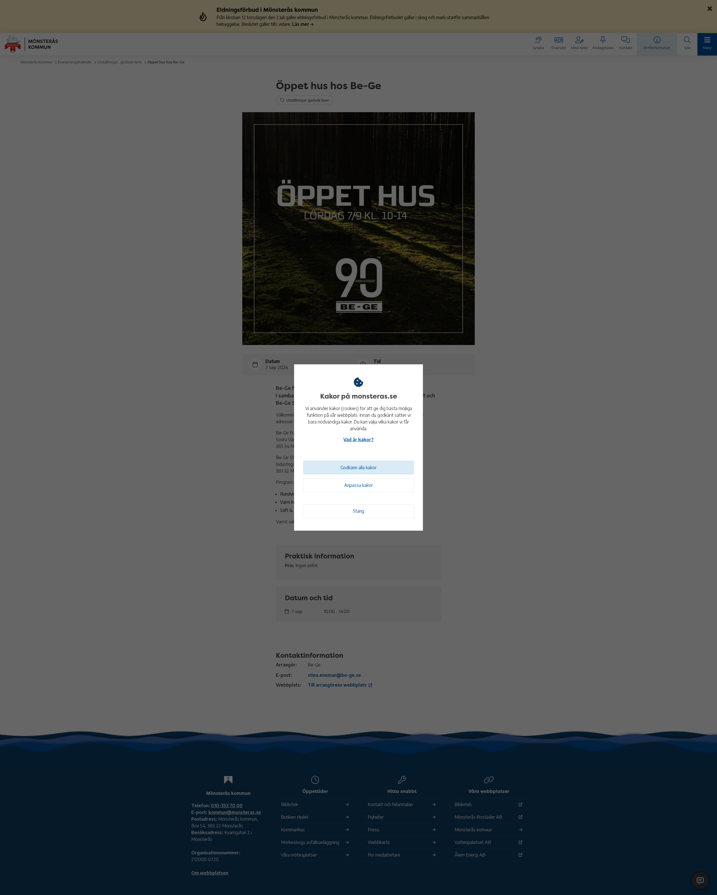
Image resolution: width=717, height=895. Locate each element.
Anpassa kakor (358, 485)
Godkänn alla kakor (358, 467)
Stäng (358, 511)
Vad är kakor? (358, 439)
